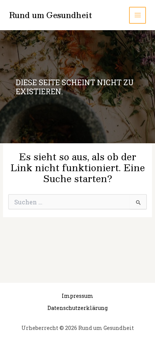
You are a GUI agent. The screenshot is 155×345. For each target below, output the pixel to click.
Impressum (77, 295)
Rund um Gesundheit (50, 15)
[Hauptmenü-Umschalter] (137, 15)
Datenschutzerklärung (77, 307)
